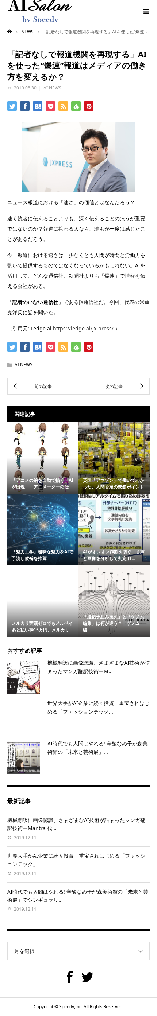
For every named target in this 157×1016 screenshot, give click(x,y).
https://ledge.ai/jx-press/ (83, 328)
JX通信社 (89, 301)
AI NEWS (52, 88)
